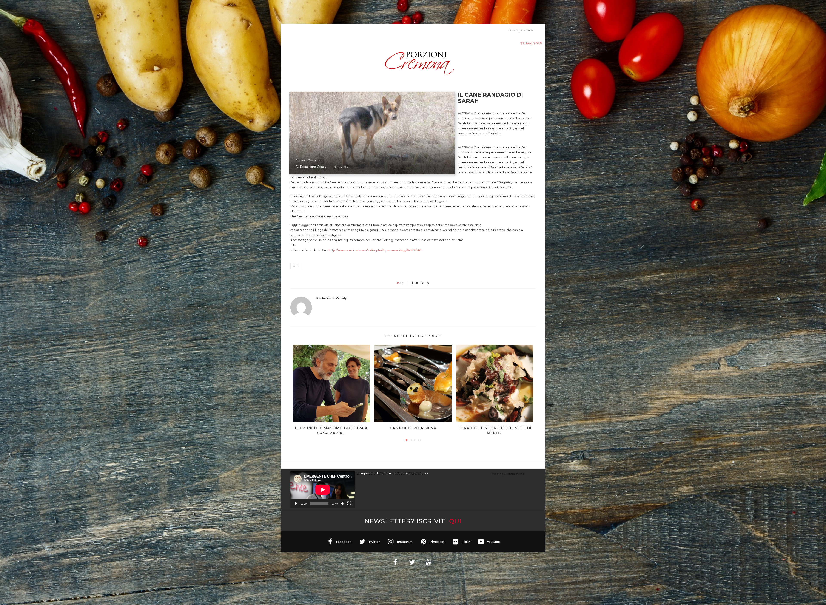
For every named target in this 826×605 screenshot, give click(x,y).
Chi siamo (303, 30)
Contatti (464, 30)
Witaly (323, 30)
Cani (296, 265)
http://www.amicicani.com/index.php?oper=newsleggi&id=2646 (375, 250)
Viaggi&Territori (427, 30)
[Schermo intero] (349, 503)
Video (449, 30)
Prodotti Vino (400, 30)
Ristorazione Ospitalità (368, 30)
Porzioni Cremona (308, 160)
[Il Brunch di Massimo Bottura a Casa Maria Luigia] (331, 383)
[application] (322, 489)
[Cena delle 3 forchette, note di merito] (494, 383)
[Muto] (342, 503)
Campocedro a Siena (413, 428)
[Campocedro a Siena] (413, 383)
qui (455, 521)
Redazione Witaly (313, 167)
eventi (338, 30)
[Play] (296, 503)
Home (287, 30)
